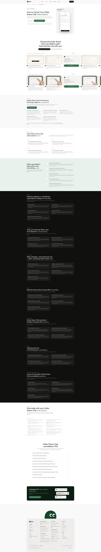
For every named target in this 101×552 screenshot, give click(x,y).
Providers (28, 4)
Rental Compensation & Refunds (45, 538)
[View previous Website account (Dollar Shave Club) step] (71, 53)
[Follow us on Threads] (37, 545)
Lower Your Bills (53, 524)
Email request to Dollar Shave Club (57, 49)
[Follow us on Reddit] (42, 545)
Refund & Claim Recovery (44, 531)
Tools (46, 1)
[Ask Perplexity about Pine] (71, 545)
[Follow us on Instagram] (35, 545)
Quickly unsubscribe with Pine (39, 20)
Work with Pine (64, 526)
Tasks (42, 1)
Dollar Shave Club (33, 4)
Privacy (63, 533)
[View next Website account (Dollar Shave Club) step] (73, 53)
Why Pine (63, 524)
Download (30, 527)
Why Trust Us (64, 527)
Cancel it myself (30, 20)
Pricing (59, 1)
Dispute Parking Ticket (54, 531)
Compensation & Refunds (44, 529)
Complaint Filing (53, 534)
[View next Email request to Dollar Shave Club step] (73, 74)
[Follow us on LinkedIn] (33, 545)
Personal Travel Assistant (44, 535)
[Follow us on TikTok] (31, 545)
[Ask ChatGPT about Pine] (67, 545)
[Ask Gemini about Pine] (69, 545)
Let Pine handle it (70, 65)
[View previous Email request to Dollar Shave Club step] (71, 74)
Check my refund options (31, 107)
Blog (50, 1)
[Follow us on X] (38, 545)
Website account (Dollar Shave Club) (44, 49)
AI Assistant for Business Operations (54, 536)
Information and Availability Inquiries (55, 539)
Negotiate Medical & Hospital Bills (55, 527)
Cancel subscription (41, 4)
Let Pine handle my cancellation (34, 497)
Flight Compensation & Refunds (45, 541)
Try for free (71, 1)
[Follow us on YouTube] (30, 545)
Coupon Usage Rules (65, 538)
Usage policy (64, 536)
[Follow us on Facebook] (40, 545)
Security (63, 529)
